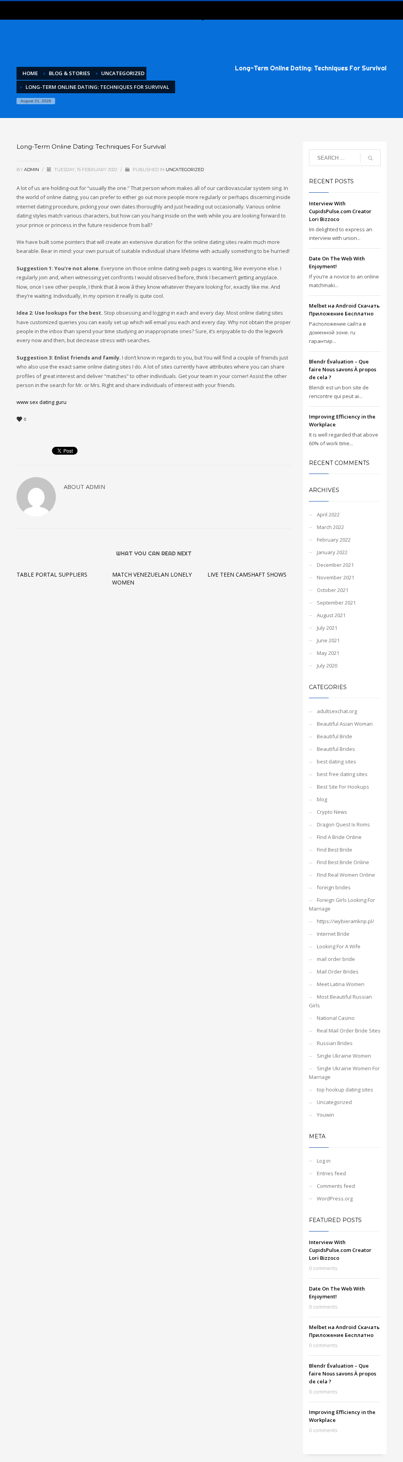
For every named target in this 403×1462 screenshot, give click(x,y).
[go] (370, 158)
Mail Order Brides (338, 971)
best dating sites (336, 761)
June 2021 (328, 640)
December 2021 (335, 564)
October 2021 (332, 590)
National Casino (336, 1017)
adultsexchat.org (337, 711)
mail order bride (336, 958)
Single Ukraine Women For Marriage (344, 1072)
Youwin (325, 1114)
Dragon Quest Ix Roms (343, 824)
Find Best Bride (334, 849)
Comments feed (336, 1185)
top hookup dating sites (345, 1089)
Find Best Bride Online (343, 862)
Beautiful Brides (336, 748)
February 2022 (334, 539)
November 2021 (335, 577)
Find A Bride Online (339, 837)
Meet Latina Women (340, 984)
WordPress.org (335, 1198)
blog (322, 799)
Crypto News (332, 811)
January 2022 (332, 552)
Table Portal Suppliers (52, 574)
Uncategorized (185, 169)
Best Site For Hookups (343, 786)
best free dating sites (342, 774)
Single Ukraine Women (344, 1055)
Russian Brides (335, 1043)
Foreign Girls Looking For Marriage (342, 904)
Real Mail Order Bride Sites (349, 1030)
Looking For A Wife (338, 946)
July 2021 (327, 627)
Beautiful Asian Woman (345, 723)
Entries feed (331, 1173)
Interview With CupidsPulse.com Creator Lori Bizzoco (340, 211)
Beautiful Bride (334, 736)
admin (32, 169)
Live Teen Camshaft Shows (247, 574)
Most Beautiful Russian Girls (340, 1001)
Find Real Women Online (346, 874)
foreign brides (334, 887)
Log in (324, 1160)
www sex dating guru (42, 402)
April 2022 (328, 514)
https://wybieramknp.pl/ (345, 921)
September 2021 (336, 602)
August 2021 (331, 615)
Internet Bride (333, 933)
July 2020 (327, 665)
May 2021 (328, 652)
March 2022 (330, 527)
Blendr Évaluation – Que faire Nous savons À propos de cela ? (342, 369)
